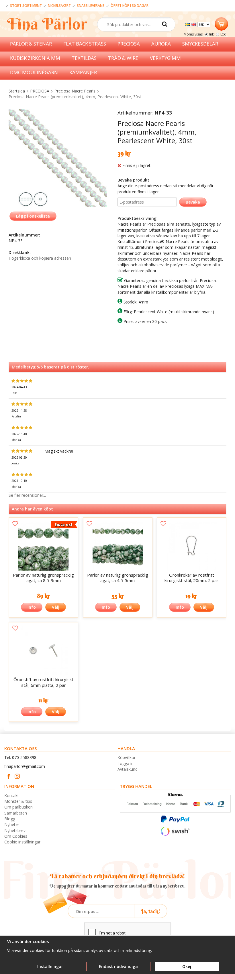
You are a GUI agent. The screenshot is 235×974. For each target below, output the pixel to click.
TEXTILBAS (84, 58)
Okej (186, 966)
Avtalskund (127, 769)
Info (32, 607)
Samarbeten (15, 813)
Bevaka (193, 202)
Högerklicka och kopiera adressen (40, 258)
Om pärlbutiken (18, 807)
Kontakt (11, 795)
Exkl (223, 34)
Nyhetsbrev (15, 830)
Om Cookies (15, 836)
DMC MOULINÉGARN (34, 72)
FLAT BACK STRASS (84, 43)
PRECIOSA (128, 43)
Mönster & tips (18, 801)
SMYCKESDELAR (200, 43)
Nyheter (11, 824)
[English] (194, 24)
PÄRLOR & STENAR (31, 43)
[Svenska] (188, 24)
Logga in (125, 763)
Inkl (212, 34)
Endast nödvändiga (118, 966)
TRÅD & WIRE (123, 58)
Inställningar (50, 966)
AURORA (161, 43)
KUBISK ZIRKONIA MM (35, 58)
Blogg (9, 818)
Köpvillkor (126, 757)
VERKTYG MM (165, 58)
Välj (55, 607)
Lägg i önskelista (33, 216)
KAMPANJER (83, 72)
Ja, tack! (150, 911)
